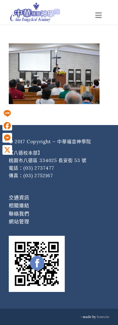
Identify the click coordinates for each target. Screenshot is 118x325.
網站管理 (19, 221)
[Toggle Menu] (98, 15)
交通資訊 (19, 198)
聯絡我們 (19, 214)
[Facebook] (7, 126)
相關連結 (19, 205)
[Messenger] (7, 138)
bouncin (103, 317)
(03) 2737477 (38, 168)
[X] (7, 150)
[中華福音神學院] (49, 12)
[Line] (7, 113)
